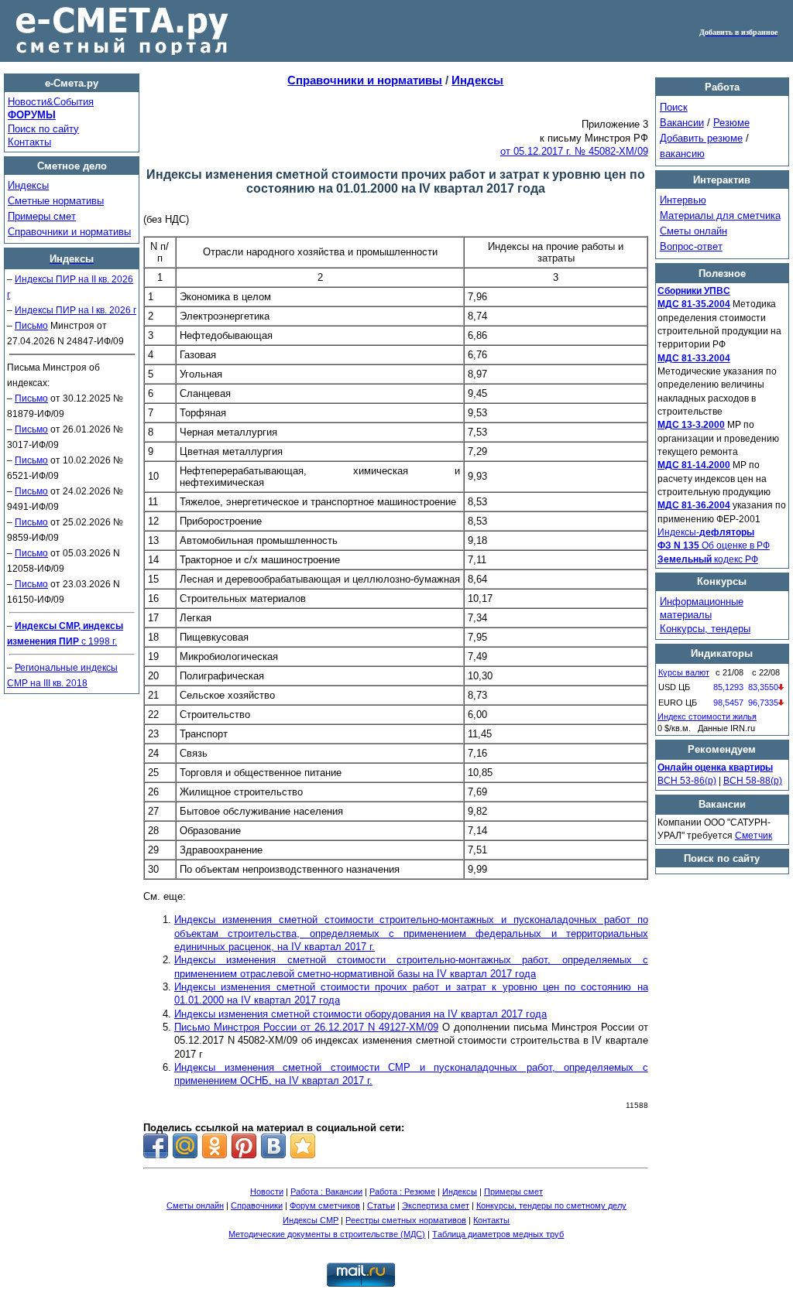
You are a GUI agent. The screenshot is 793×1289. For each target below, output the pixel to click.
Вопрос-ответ (691, 246)
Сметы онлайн (693, 231)
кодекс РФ (707, 559)
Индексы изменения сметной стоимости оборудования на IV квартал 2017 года (360, 1014)
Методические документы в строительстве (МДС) (326, 1234)
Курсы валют (683, 672)
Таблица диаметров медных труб (498, 1234)
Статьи (381, 1205)
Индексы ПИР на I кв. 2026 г (75, 310)
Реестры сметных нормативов (405, 1220)
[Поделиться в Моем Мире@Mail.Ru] (185, 1145)
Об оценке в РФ (713, 545)
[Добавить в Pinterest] (244, 1145)
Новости (266, 1191)
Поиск (674, 107)
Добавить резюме (701, 138)
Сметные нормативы (56, 201)
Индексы (28, 185)
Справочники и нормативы (69, 232)
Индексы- (705, 532)
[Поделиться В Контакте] (273, 1145)
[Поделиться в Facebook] (155, 1145)
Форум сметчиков (325, 1205)
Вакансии (682, 122)
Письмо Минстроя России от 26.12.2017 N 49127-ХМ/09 (306, 1027)
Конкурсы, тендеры (705, 628)
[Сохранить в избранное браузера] (302, 1145)
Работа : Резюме (402, 1191)
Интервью (683, 200)
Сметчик (753, 835)
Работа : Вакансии (326, 1191)
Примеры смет (42, 216)
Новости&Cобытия (51, 102)
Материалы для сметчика (720, 215)
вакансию (682, 153)
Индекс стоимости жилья (707, 716)
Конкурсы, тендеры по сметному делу (551, 1205)
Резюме (731, 122)
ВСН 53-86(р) (686, 780)
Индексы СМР (310, 1220)
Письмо (31, 325)
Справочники (257, 1205)
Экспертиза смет (435, 1205)
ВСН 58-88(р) (752, 780)
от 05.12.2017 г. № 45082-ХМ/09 (574, 151)
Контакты (29, 142)
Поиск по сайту (43, 129)
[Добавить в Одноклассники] (214, 1145)
